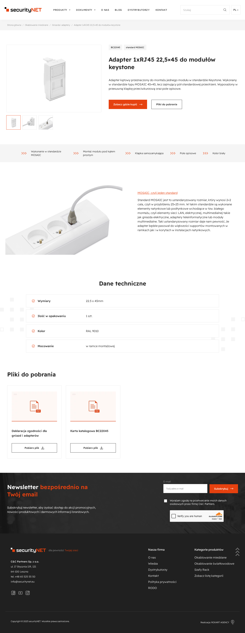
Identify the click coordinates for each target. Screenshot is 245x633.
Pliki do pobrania (166, 104)
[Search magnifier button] (226, 9)
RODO (152, 588)
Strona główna (14, 25)
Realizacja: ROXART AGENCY (215, 622)
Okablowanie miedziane (36, 25)
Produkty (60, 9)
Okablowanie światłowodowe (214, 563)
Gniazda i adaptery (61, 25)
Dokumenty (84, 9)
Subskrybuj (221, 488)
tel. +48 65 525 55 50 (23, 576)
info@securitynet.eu (22, 581)
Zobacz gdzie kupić (125, 104)
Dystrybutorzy (139, 9)
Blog (118, 9)
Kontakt (161, 9)
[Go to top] (237, 552)
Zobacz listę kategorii (208, 576)
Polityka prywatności (162, 582)
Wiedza (153, 563)
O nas (105, 9)
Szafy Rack (201, 569)
